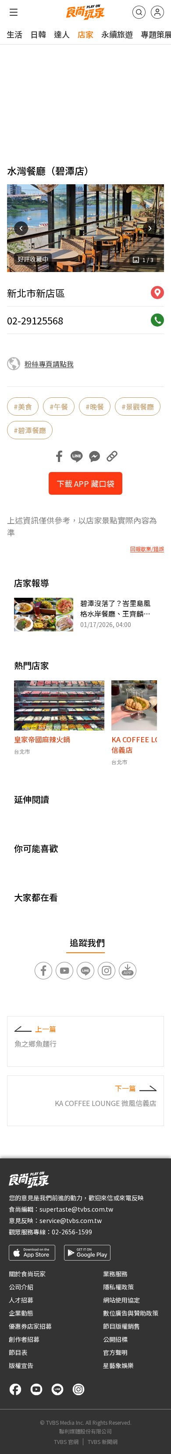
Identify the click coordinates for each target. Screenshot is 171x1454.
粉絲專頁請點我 (49, 363)
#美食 (23, 406)
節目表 (18, 1352)
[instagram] (78, 1389)
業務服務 (115, 1273)
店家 (85, 34)
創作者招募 (24, 1339)
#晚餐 (95, 406)
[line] (57, 1389)
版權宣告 (21, 1365)
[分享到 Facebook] (59, 456)
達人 (62, 34)
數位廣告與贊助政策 (130, 1313)
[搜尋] (139, 12)
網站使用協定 (121, 1300)
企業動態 (21, 1313)
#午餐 (59, 406)
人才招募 (21, 1300)
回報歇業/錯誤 (147, 548)
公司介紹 (21, 1286)
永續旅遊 (117, 34)
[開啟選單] (13, 12)
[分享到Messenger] (94, 456)
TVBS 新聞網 (103, 1441)
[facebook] (15, 1389)
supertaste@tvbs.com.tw (76, 1209)
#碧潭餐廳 (30, 430)
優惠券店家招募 (30, 1326)
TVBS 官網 (66, 1441)
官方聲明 (115, 1352)
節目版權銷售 (121, 1326)
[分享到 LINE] (76, 456)
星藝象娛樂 (118, 1365)
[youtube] (36, 1389)
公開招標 (115, 1339)
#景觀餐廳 (137, 406)
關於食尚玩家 (27, 1273)
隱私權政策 (118, 1286)
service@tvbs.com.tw (70, 1220)
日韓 (38, 34)
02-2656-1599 (72, 1231)
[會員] (157, 12)
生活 (14, 34)
